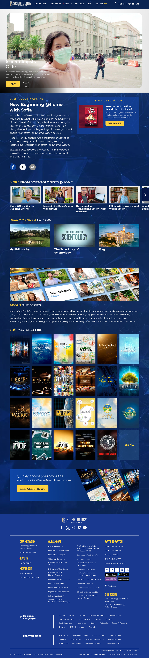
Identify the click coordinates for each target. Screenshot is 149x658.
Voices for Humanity (56, 559)
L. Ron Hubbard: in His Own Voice (57, 563)
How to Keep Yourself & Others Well (86, 564)
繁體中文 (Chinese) (77, 627)
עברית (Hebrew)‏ (85, 619)
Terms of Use (84, 654)
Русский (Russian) (119, 623)
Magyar (98, 619)
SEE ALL (129, 444)
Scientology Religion (93, 643)
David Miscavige (114, 639)
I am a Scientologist (56, 583)
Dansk (71, 615)
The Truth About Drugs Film (89, 579)
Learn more (114, 123)
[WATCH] (129, 349)
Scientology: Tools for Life (87, 555)
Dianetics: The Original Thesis (52, 145)
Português (104, 623)
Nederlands (81, 623)
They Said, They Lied (85, 583)
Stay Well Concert (84, 559)
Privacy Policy (116, 654)
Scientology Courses (80, 635)
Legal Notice (132, 654)
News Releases (26, 573)
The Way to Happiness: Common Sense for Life (86, 574)
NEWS (90, 3)
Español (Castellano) (66, 619)
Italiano (109, 619)
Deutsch (82, 615)
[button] (3, 194)
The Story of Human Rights (88, 588)
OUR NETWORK (41, 3)
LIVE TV (68, 3)
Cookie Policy (99, 654)
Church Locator (115, 635)
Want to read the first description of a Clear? (118, 108)
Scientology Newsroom (95, 639)
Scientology (63, 635)
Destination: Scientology (58, 550)
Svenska (62, 627)
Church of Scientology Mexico (27, 126)
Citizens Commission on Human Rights (87, 596)
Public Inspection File (109, 650)
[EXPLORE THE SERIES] (20, 349)
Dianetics (62, 639)
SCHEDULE (79, 3)
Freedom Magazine (113, 643)
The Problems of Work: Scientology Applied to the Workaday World (88, 548)
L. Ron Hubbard (98, 635)
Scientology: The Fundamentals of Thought (59, 600)
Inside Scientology (55, 546)
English (62, 615)
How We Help (76, 639)
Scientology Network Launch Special (28, 546)
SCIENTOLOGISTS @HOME (26, 98)
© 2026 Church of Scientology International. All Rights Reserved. (37, 654)
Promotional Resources (29, 577)
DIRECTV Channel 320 (114, 546)
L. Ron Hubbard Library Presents (55, 573)
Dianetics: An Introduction (59, 579)
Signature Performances (58, 592)
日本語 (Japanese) (65, 623)
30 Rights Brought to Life (87, 592)
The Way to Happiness (86, 569)
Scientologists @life (56, 596)
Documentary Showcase (58, 587)
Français (92, 627)
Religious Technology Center (70, 643)
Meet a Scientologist (56, 555)
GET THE (101, 3)
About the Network (28, 552)
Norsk (93, 623)
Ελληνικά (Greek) (97, 615)
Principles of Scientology (58, 569)
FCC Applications (130, 650)
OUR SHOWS (56, 3)
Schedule (25, 563)
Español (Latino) (115, 615)
